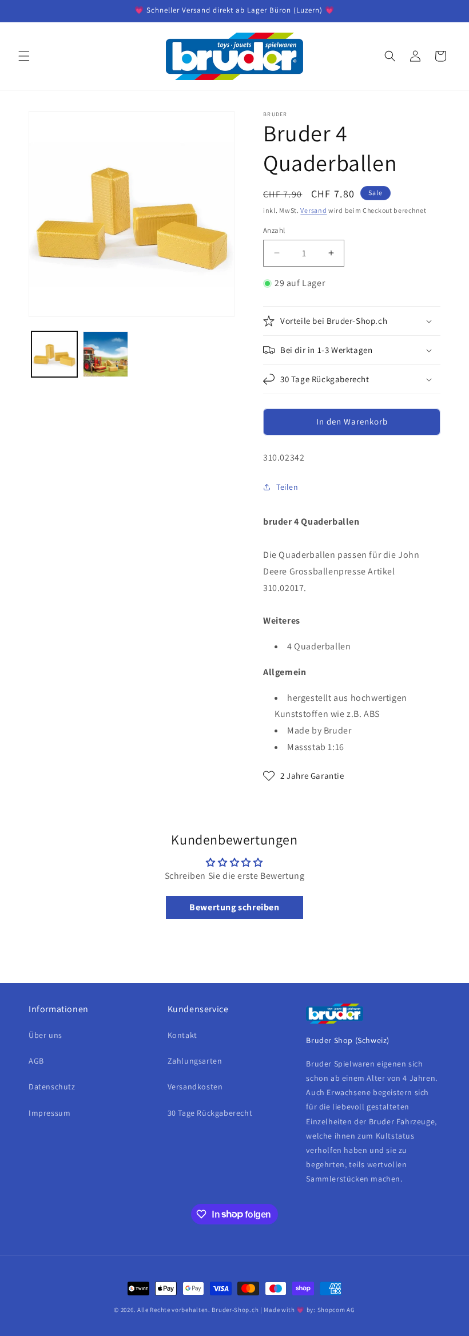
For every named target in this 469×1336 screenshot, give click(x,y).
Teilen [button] (287, 487)
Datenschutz (52, 1086)
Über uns (45, 1035)
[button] (24, 56)
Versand (313, 210)
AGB (36, 1061)
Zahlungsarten (195, 1061)
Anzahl (274, 230)
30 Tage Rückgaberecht (210, 1113)
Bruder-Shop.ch (235, 1310)
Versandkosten (195, 1086)
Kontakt (182, 1035)
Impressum (49, 1113)
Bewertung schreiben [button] (234, 907)
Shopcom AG (336, 1310)
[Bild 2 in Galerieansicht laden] (106, 354)
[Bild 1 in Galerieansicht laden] (54, 354)
